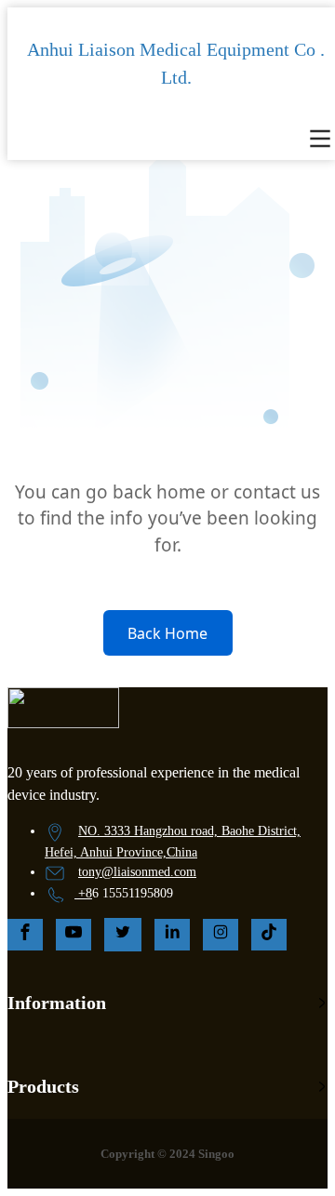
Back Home (167, 633)
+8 (85, 893)
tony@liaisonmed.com (137, 872)
